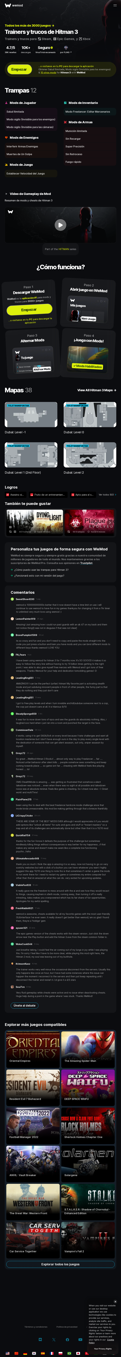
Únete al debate (24, 1005)
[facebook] (67, 1340)
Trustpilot (86, 563)
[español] (43, 1353)
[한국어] (34, 1353)
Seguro (44, 47)
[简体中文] (16, 1353)
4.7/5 (10, 47)
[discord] (40, 1340)
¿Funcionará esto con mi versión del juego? (39, 575)
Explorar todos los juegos (60, 1264)
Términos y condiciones (35, 1327)
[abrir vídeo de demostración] (60, 225)
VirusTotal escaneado (45, 52)
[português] (69, 1353)
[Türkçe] (87, 1353)
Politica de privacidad (67, 1327)
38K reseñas (10, 52)
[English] (7, 1353)
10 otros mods (48, 72)
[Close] (115, 1301)
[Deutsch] (25, 1353)
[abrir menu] (115, 5)
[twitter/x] (53, 1340)
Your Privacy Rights (103, 1349)
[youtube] (80, 1340)
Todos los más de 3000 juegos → (29, 25)
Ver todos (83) (106, 494)
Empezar (19, 69)
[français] (52, 1353)
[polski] (60, 1353)
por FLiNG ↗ (66, 52)
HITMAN (64, 249)
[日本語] (78, 1353)
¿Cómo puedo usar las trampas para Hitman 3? (41, 569)
